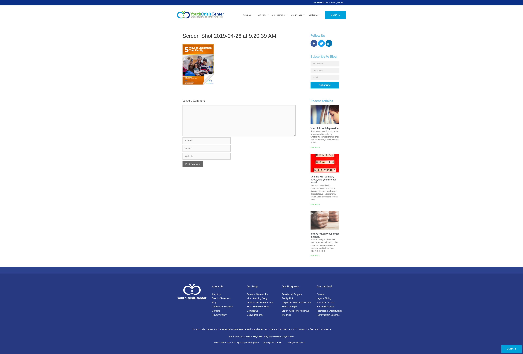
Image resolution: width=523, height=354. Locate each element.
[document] (261, 177)
